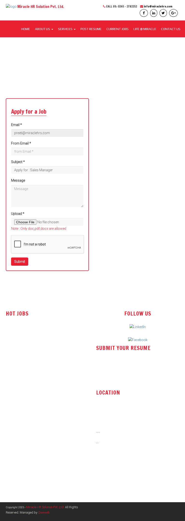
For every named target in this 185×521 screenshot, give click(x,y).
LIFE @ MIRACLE (144, 29)
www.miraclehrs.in (113, 475)
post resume (109, 379)
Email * (16, 125)
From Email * (21, 143)
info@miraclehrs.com (158, 6)
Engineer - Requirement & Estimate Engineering (40, 362)
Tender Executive (18, 333)
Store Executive (17, 343)
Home (25, 29)
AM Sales (13, 382)
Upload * (17, 214)
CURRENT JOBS (117, 29)
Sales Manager (17, 353)
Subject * (18, 162)
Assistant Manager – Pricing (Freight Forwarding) (43, 372)
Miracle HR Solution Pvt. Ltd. (45, 507)
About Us (43, 29)
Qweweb (44, 512)
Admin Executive (18, 391)
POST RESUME (91, 29)
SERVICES (65, 29)
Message (18, 180)
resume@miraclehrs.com (119, 367)
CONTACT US (170, 29)
